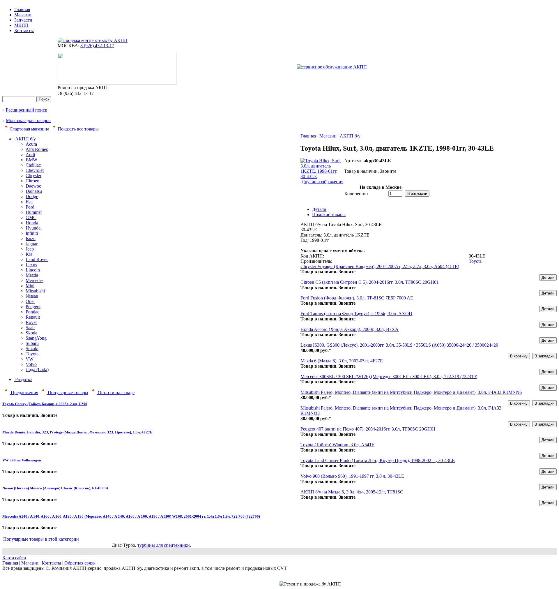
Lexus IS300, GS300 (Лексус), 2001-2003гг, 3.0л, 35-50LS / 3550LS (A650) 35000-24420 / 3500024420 (399, 345)
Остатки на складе (116, 392)
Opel (30, 301)
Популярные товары (67, 392)
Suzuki (32, 348)
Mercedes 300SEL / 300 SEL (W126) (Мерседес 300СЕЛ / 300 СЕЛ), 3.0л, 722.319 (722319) (388, 376)
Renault (33, 317)
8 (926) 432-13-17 (97, 45)
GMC (31, 217)
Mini (30, 285)
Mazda (32, 275)
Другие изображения (322, 181)
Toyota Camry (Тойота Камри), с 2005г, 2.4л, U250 (44, 404)
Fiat (29, 201)
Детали (548, 277)
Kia (29, 254)
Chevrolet (35, 170)
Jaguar (32, 243)
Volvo (31, 364)
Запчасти (23, 19)
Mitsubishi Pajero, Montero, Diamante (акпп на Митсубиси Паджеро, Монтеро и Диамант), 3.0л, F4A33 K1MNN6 (411, 392)
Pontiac (32, 311)
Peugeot (33, 306)
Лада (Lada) (37, 369)
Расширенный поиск (26, 109)
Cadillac (33, 165)
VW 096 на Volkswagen (21, 460)
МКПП (21, 25)
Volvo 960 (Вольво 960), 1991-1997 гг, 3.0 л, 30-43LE (352, 476)
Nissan (32, 296)
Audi (30, 154)
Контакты (24, 30)
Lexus (31, 264)
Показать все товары (78, 128)
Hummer (34, 212)
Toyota (32, 353)
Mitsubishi (35, 290)
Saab (30, 327)
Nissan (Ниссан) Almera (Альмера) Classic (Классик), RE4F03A (55, 488)
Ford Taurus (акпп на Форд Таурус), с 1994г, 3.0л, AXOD (356, 313)
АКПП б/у (25, 138)
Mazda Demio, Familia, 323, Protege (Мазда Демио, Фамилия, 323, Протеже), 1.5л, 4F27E (77, 432)
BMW (31, 159)
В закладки (417, 193)
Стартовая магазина (29, 128)
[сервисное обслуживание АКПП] (332, 66)
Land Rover (37, 259)
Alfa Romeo (37, 149)
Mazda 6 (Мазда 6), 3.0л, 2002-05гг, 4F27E (341, 360)
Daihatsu (34, 191)
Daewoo (33, 186)
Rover (31, 322)
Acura (31, 144)
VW (29, 359)
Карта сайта (14, 557)
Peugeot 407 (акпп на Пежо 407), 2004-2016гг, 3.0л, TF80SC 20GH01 (368, 428)
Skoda (31, 332)
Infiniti (32, 233)
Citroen (32, 180)
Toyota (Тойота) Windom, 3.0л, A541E (337, 444)
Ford (30, 206)
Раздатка (23, 379)
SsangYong (36, 338)
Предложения (24, 392)
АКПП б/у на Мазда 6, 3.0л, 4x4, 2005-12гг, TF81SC (351, 491)
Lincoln (33, 269)
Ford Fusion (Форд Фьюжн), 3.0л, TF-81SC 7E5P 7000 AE (356, 297)
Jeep (30, 248)
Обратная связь (79, 562)
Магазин (22, 14)
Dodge (32, 196)
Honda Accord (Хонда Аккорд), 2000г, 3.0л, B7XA (349, 329)
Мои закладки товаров (28, 120)
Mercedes (34, 280)
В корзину (519, 356)
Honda (32, 222)
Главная (22, 9)
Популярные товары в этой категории (41, 539)
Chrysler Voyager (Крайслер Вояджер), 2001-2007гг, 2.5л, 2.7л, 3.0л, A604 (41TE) (379, 266)
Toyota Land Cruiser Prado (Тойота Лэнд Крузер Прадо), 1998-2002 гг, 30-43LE (377, 460)
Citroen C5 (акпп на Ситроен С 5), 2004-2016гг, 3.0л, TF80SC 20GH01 (369, 282)
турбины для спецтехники (163, 545)
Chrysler (33, 175)
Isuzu (31, 238)
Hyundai (34, 227)
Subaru (32, 343)
